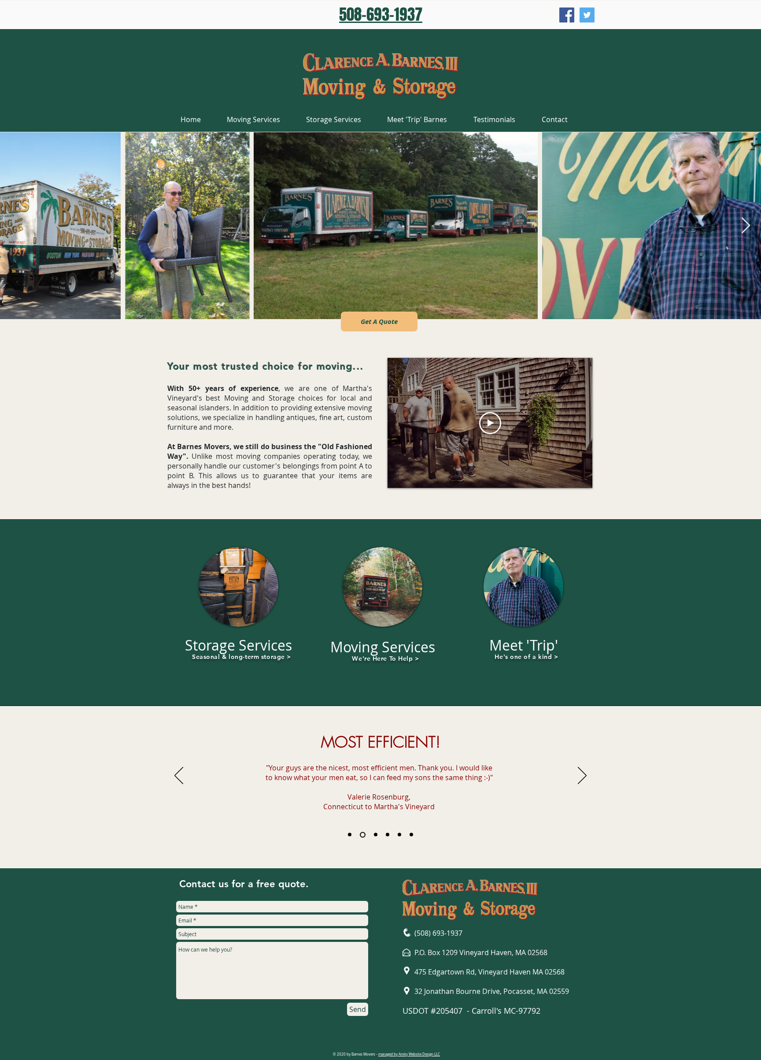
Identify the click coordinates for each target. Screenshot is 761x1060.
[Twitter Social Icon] (587, 14)
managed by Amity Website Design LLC (409, 1054)
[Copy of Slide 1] (361, 835)
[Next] (582, 776)
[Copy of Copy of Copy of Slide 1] (387, 835)
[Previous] (178, 776)
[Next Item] (746, 225)
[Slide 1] (349, 835)
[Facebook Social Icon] (566, 14)
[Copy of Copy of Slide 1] (374, 834)
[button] (379, 321)
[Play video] (490, 423)
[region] (238, 616)
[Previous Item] (15, 225)
